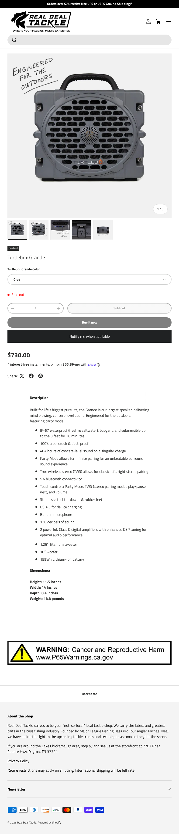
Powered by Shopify (49, 822)
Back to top (89, 693)
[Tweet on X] (22, 376)
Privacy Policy (18, 761)
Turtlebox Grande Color (23, 269)
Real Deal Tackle (26, 822)
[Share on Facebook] (31, 376)
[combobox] (89, 40)
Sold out (119, 308)
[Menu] (169, 21)
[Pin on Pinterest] (40, 376)
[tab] (39, 397)
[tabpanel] (89, 507)
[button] (158, 21)
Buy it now (89, 322)
